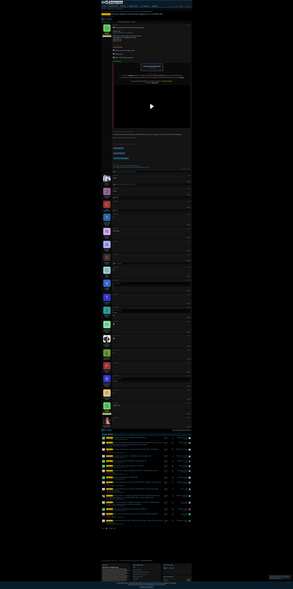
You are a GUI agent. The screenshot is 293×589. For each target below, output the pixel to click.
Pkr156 (186, 521)
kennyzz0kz (185, 467)
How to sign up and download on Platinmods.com (126, 165)
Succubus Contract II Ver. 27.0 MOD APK (125, 477)
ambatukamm (185, 503)
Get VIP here (155, 82)
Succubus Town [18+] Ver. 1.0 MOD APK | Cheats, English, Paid (132, 456)
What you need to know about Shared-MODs (125, 137)
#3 (190, 188)
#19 (190, 402)
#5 (190, 214)
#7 (190, 241)
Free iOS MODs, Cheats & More (140, 574)
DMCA (134, 581)
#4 (190, 201)
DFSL (187, 490)
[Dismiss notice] (290, 576)
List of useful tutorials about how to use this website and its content (130, 167)
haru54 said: (116, 310)
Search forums (111, 8)
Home (134, 567)
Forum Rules (136, 579)
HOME (104, 6)
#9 (190, 267)
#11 (190, 294)
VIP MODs (123, 6)
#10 (190, 280)
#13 (190, 321)
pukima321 (185, 483)
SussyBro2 (185, 439)
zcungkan (186, 462)
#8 (190, 254)
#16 (190, 362)
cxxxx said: (116, 283)
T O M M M (185, 478)
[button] (127, 6)
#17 (190, 375)
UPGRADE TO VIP (113, 6)
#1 (190, 25)
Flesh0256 (185, 510)
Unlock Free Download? (152, 67)
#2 (190, 175)
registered (131, 75)
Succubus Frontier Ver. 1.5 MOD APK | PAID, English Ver (130, 437)
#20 (190, 417)
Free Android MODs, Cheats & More (141, 572)
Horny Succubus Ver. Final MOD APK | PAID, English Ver (129, 461)
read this (182, 77)
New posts (103, 8)
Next (109, 19)
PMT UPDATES (145, 6)
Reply (189, 181)
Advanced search (119, 8)
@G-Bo (159, 134)
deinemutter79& (184, 472)
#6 (190, 228)
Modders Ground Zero (138, 576)
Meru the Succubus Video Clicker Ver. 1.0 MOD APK (128, 466)
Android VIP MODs (137, 569)
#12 (190, 307)
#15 (190, 349)
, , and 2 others (125, 184)
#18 (190, 390)
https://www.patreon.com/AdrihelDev (123, 33)
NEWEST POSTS (133, 6)
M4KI (107, 446)
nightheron (185, 443)
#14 (190, 335)
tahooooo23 (185, 457)
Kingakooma (185, 515)
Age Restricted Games (123, 439)
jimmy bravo (185, 496)
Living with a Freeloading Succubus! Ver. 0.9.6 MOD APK (130, 509)
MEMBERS (155, 6)
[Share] (188, 25)
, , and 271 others (125, 171)
